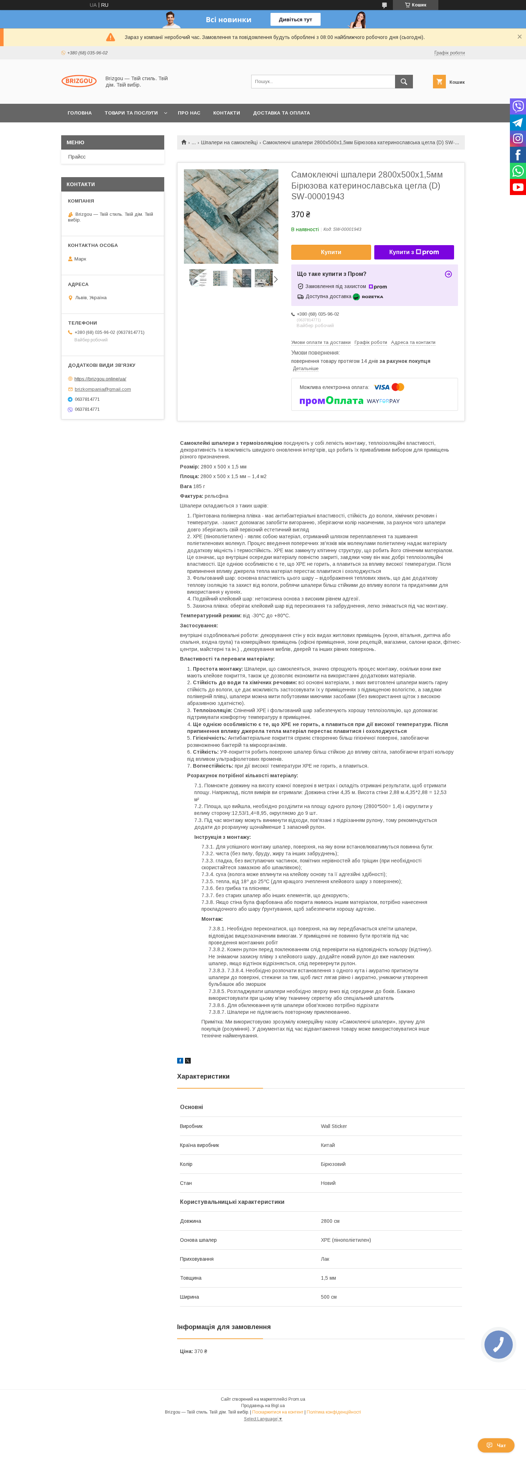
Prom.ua (296, 1399)
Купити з (401, 252)
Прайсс (77, 157)
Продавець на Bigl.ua (263, 1405)
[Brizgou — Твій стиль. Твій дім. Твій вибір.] (79, 94)
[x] (188, 1062)
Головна (80, 113)
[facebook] (180, 1062)
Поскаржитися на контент (277, 1412)
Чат (501, 1445)
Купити (331, 252)
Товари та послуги (131, 113)
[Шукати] (404, 81)
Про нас (189, 113)
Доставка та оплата (281, 113)
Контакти (226, 113)
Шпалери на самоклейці (229, 142)
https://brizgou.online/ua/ (100, 378)
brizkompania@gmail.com (103, 389)
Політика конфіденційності (334, 1412)
